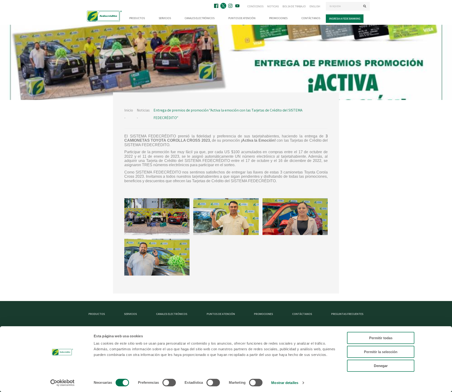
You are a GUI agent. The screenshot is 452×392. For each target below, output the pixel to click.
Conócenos (255, 6)
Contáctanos (310, 18)
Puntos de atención (241, 18)
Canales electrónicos (199, 18)
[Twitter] (223, 6)
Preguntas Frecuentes (347, 314)
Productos (137, 18)
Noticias (273, 6)
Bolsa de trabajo (294, 6)
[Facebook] (216, 6)
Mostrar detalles (284, 383)
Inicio (128, 110)
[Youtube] (238, 6)
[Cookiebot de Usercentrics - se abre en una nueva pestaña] (62, 382)
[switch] (169, 382)
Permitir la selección (380, 352)
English (315, 6)
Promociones (278, 18)
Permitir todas (380, 338)
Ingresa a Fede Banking (344, 18)
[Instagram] (230, 6)
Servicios (165, 18)
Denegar (381, 366)
